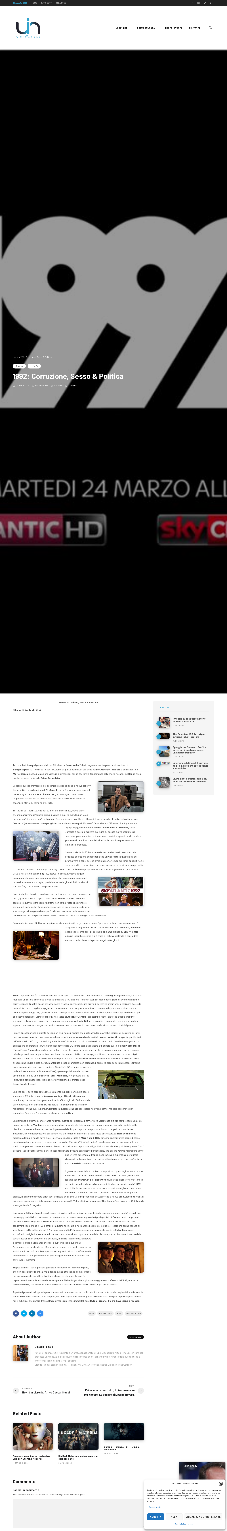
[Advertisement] (78, 737)
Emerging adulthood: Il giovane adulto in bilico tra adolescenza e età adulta (190, 765)
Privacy (190, 1524)
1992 (92, 1313)
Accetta (156, 1516)
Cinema (19, 366)
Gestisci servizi (155, 1507)
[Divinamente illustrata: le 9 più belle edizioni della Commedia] (164, 782)
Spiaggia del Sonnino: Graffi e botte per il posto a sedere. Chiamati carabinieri (189, 750)
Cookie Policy (180, 1524)
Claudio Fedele (41, 385)
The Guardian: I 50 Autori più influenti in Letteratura (189, 735)
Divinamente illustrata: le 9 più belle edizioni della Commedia (190, 780)
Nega (174, 1516)
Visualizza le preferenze (203, 1516)
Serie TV (34, 366)
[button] (220, 1483)
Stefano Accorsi (134, 1313)
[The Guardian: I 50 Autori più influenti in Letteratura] (164, 736)
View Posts (135, 1337)
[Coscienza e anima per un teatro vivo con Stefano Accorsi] (33, 1436)
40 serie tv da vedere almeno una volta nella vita (189, 720)
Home (15, 357)
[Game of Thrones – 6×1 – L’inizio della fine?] (124, 1431)
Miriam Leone (106, 1313)
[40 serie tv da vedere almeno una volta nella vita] (164, 722)
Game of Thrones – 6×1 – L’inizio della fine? (122, 1448)
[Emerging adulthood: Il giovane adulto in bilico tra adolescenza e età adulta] (164, 762)
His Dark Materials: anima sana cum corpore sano (78, 1457)
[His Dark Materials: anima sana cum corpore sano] (78, 1436)
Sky (119, 1313)
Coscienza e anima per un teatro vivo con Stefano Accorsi (31, 1457)
